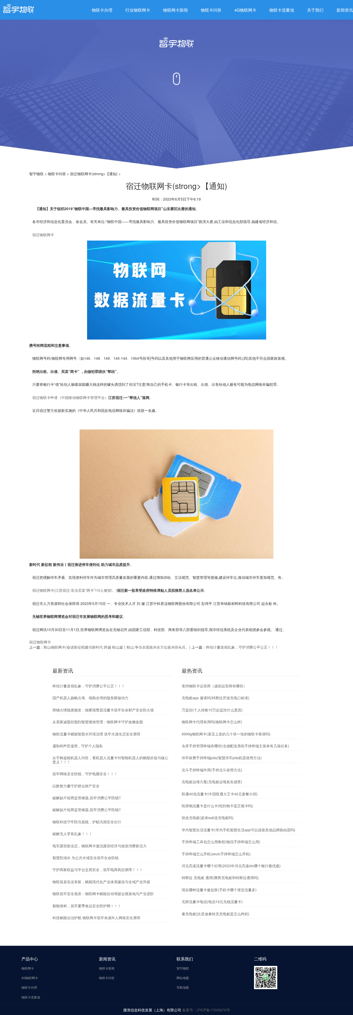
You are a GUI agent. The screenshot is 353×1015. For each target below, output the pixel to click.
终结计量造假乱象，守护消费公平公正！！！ (242, 647)
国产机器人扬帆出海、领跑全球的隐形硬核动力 (90, 697)
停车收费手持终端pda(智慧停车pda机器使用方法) (222, 757)
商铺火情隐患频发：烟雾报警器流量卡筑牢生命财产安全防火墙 (103, 709)
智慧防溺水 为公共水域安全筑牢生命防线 (85, 857)
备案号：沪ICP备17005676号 (206, 1009)
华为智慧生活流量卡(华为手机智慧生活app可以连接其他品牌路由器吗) (238, 829)
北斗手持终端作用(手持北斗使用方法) (212, 769)
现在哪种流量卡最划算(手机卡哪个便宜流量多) (219, 889)
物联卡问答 (211, 10)
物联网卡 (27, 968)
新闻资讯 (344, 10)
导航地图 (183, 987)
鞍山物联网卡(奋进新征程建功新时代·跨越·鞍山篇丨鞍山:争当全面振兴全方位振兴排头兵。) (117, 647)
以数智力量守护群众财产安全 (75, 785)
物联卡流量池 (281, 10)
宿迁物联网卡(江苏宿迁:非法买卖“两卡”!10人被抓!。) (74, 590)
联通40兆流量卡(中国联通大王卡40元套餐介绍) (220, 793)
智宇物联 (36, 173)
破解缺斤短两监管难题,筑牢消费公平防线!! (86, 797)
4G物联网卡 (245, 10)
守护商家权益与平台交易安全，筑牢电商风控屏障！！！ (97, 869)
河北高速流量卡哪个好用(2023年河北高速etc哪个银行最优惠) (231, 865)
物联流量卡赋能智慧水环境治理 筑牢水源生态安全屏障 (96, 733)
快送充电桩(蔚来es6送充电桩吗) (208, 817)
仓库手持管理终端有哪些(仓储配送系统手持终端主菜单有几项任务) (235, 745)
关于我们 (315, 10)
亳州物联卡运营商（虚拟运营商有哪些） (214, 685)
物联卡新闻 (106, 968)
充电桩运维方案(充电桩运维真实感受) (212, 781)
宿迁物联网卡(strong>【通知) (94, 173)
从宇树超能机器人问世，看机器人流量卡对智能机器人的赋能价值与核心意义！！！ (110, 759)
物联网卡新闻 (175, 10)
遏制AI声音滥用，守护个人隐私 (77, 745)
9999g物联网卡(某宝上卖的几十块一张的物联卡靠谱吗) (226, 733)
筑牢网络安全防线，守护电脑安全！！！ (85, 773)
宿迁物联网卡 (43, 234)
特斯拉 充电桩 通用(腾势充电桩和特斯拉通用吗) (220, 877)
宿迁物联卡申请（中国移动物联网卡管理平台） (70, 397)
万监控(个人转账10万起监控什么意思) (212, 709)
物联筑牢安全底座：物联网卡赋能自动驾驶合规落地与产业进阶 (103, 893)
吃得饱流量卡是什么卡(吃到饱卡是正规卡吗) (217, 805)
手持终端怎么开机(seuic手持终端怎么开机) (216, 853)
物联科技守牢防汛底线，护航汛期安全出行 (86, 821)
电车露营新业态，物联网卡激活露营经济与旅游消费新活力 (99, 845)
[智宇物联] (18, 8)
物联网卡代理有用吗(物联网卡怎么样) (212, 721)
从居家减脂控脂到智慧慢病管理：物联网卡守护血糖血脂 (97, 721)
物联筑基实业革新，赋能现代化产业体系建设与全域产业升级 (101, 881)
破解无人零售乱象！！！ (72, 833)
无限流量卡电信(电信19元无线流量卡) (212, 901)
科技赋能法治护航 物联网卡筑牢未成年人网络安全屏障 (96, 917)
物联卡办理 (102, 10)
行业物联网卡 (137, 10)
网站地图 (183, 977)
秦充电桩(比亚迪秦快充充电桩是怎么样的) (215, 913)
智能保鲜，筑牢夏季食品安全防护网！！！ (86, 905)
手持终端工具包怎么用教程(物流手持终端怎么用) (221, 841)
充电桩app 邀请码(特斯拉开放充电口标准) (215, 697)
